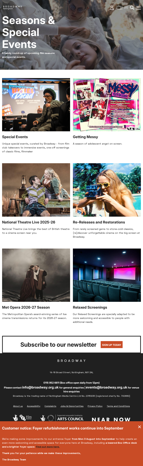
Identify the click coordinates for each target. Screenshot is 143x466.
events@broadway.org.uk (106, 387)
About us (18, 406)
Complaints (50, 406)
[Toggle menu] (138, 8)
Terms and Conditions (118, 406)
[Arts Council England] (62, 420)
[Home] (12, 7)
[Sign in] (112, 8)
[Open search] (132, 8)
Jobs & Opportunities (72, 406)
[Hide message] (139, 427)
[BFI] (22, 420)
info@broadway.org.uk (40, 387)
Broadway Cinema (71, 365)
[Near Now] (111, 420)
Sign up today (111, 344)
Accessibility (33, 406)
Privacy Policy (95, 406)
